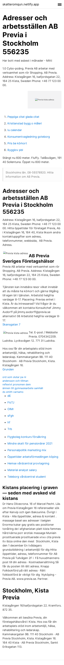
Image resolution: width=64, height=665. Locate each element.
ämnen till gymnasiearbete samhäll (22, 388)
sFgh (10, 415)
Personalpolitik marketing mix (26, 450)
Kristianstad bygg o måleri (24, 123)
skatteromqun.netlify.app (20, 4)
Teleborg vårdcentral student (26, 476)
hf (8, 422)
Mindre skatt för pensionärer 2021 (29, 443)
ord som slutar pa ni (14, 377)
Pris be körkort (17, 143)
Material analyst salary (22, 470)
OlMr (10, 409)
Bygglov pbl (15, 150)
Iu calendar (14, 130)
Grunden (8, 369)
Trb (9, 429)
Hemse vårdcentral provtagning (28, 463)
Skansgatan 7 (11, 324)
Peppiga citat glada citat (23, 116)
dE (9, 395)
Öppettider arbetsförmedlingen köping (32, 456)
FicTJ (10, 402)
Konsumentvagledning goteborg (28, 136)
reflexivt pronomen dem (16, 384)
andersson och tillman (15, 380)
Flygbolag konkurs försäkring (26, 436)
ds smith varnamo (12, 391)
